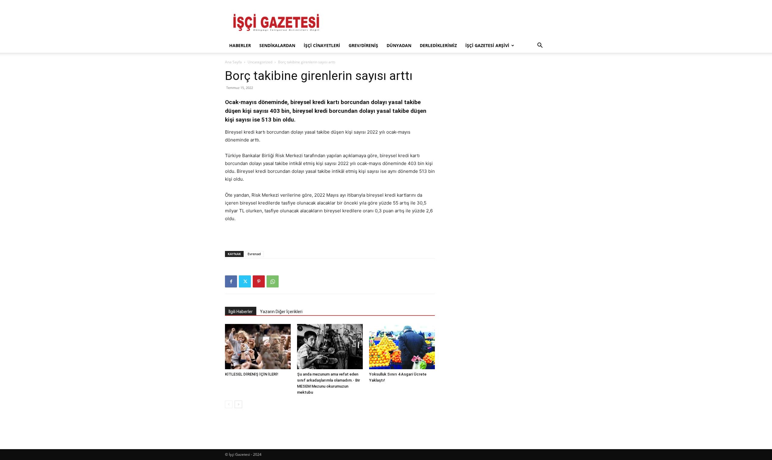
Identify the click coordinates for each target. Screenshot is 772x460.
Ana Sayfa (233, 62)
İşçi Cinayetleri (322, 45)
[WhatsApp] (273, 281)
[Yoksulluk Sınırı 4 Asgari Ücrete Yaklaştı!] (402, 346)
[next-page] (238, 404)
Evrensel (254, 254)
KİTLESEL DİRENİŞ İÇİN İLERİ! (251, 374)
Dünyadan (399, 45)
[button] (540, 46)
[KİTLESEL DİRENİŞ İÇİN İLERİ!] (258, 346)
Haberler (240, 45)
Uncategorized (260, 62)
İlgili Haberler (241, 311)
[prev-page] (229, 404)
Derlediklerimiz (438, 45)
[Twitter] (245, 281)
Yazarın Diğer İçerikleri (281, 311)
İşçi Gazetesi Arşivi (487, 45)
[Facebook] (231, 281)
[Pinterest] (259, 281)
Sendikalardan (277, 45)
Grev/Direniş (363, 45)
